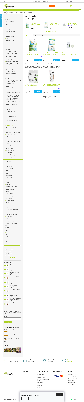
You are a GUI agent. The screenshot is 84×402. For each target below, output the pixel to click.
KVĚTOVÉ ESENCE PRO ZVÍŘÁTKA (12, 106)
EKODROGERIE (8, 206)
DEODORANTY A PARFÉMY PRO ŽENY (13, 132)
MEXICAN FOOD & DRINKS (11, 31)
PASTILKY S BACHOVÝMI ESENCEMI (13, 91)
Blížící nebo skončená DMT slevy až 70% (13, 23)
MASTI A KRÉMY (9, 177)
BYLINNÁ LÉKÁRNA (8, 166)
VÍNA (7, 232)
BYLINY (7, 172)
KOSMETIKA (9, 218)
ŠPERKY (6, 225)
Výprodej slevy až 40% (10, 21)
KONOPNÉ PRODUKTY (10, 179)
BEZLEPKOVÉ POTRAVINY (11, 36)
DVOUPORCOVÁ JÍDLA (10, 111)
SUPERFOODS (9, 198)
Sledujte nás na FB (73, 378)
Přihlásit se (8, 322)
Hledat (52, 5)
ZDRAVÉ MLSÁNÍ (9, 68)
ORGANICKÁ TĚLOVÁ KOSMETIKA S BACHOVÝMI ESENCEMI (13, 99)
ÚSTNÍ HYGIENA (9, 152)
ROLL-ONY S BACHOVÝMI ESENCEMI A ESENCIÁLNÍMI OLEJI (13, 93)
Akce (8, 251)
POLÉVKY (8, 115)
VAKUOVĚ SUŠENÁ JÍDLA (11, 124)
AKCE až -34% (7, 19)
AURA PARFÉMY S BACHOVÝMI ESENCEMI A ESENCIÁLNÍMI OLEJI (14, 81)
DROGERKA (8, 207)
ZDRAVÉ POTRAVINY (9, 26)
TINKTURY (8, 184)
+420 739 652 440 (72, 376)
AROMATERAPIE (9, 129)
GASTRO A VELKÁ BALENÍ (11, 73)
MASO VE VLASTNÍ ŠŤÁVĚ (11, 116)
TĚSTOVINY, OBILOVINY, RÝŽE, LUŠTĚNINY (12, 64)
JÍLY (7, 136)
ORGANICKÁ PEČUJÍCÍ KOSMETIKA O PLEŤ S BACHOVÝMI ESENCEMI (13, 96)
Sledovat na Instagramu (13, 354)
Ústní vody (9, 154)
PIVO (7, 230)
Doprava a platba (36, 1)
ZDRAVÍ (7, 202)
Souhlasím (59, 395)
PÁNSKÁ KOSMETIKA (10, 145)
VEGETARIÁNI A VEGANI (10, 71)
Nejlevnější (36, 35)
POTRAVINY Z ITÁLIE (10, 29)
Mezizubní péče (10, 159)
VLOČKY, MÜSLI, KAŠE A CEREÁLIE (12, 66)
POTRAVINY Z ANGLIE (10, 28)
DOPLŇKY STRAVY (9, 193)
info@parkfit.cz (72, 374)
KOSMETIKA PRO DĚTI (10, 140)
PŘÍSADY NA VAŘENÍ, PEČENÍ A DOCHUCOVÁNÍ (12, 57)
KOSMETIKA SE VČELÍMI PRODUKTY (13, 141)
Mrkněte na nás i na (73, 382)
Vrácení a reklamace (41, 384)
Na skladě (9, 249)
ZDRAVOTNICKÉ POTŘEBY (11, 188)
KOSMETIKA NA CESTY (10, 138)
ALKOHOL (7, 227)
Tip (7, 255)
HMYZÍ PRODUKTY (9, 75)
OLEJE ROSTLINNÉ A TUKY (11, 51)
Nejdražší (43, 35)
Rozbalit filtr (12, 257)
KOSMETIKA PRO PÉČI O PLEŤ (12, 211)
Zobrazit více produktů (51, 31)
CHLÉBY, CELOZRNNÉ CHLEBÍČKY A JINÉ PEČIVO (13, 42)
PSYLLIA (7, 181)
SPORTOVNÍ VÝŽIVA (10, 197)
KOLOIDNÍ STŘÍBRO (10, 175)
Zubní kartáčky (9, 157)
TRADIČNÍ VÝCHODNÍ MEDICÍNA (12, 186)
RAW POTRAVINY (9, 59)
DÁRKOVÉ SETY (9, 131)
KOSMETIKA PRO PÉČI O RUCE (12, 213)
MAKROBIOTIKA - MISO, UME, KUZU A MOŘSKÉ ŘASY (13, 45)
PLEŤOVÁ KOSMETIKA (10, 147)
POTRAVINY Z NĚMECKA (10, 33)
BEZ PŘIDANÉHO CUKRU (10, 40)
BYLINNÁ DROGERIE (10, 168)
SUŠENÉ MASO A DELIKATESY (11, 120)
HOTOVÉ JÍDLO (8, 109)
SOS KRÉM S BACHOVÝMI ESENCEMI (13, 101)
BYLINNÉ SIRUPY (9, 170)
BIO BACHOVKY (8, 78)
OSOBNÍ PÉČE (9, 143)
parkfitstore (71, 380)
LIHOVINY (8, 229)
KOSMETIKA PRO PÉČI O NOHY (12, 209)
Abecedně (50, 35)
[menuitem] (7, 10)
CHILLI (7, 77)
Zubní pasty (9, 161)
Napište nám (39, 385)
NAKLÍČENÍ (8, 49)
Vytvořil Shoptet (76, 399)
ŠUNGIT (7, 182)
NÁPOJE (7, 48)
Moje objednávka (40, 382)
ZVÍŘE (6, 234)
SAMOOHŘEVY (9, 122)
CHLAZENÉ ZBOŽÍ (9, 69)
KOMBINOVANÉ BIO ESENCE (11, 83)
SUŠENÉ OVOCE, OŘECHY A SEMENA (13, 61)
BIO (7, 38)
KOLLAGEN (8, 191)
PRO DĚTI (8, 55)
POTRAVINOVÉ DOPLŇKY (9, 189)
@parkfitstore (72, 384)
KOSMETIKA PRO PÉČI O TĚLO (12, 214)
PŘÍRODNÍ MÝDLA (9, 148)
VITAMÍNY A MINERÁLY (10, 200)
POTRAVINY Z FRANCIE (10, 35)
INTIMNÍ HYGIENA (10, 216)
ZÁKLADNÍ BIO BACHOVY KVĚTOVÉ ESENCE (12, 85)
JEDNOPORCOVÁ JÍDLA (10, 113)
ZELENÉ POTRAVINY (10, 204)
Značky (6, 236)
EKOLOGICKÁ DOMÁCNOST (11, 223)
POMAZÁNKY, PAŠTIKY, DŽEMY (12, 53)
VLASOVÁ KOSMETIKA (10, 163)
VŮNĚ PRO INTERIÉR (10, 165)
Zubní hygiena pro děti (11, 156)
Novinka (8, 253)
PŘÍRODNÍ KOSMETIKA (9, 125)
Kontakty (39, 387)
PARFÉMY (8, 220)
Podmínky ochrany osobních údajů (43, 380)
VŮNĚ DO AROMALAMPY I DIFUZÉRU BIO (13, 108)
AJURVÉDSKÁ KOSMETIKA (11, 127)
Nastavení (25, 399)
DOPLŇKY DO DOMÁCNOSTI (11, 222)
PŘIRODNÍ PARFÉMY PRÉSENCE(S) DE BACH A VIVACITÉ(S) (13, 88)
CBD (7, 173)
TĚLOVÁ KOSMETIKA (10, 150)
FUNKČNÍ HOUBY (9, 195)
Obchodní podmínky (41, 377)
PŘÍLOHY (8, 118)
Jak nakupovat (46, 1)
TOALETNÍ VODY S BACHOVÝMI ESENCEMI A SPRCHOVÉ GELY (12, 103)
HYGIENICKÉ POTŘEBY (10, 134)
